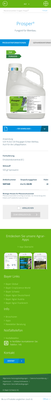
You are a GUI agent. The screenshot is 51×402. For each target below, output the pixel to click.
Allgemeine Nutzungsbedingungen (15, 378)
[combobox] (25, 129)
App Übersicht (26, 246)
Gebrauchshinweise (21, 381)
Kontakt (10, 361)
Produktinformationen (14, 42)
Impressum (7, 381)
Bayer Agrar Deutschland (18, 295)
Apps (8, 320)
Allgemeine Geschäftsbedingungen (15, 384)
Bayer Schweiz (12, 291)
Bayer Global (12, 283)
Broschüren (11, 316)
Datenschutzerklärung (38, 378)
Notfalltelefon (12, 338)
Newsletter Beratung (16, 324)
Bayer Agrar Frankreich (17, 303)
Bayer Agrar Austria (15, 299)
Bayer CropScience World (18, 287)
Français (44, 10)
